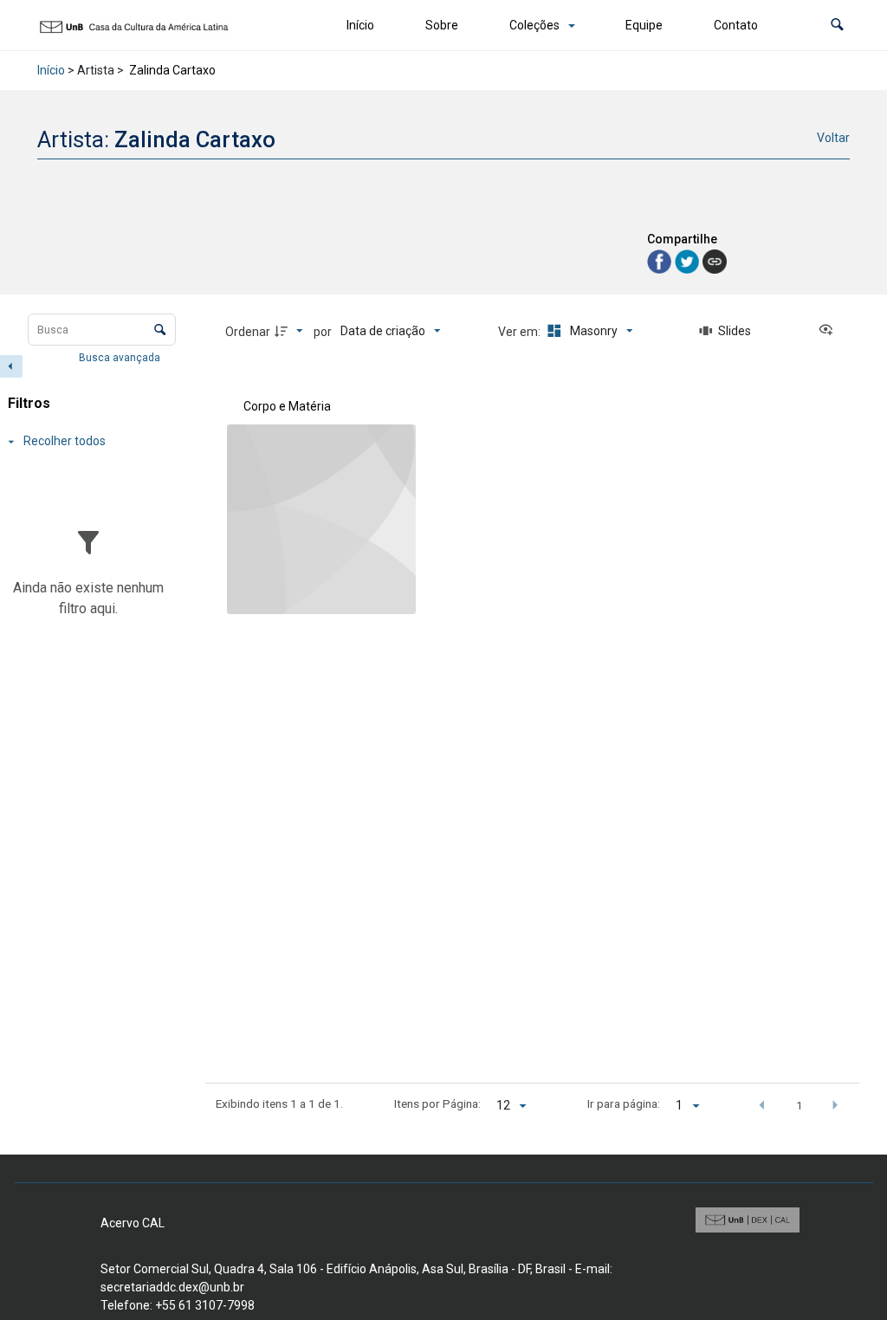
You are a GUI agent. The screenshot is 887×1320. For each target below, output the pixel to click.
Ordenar (247, 332)
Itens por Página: (437, 1103)
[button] (837, 25)
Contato (736, 25)
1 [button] (799, 1105)
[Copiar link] (714, 261)
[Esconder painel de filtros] (11, 366)
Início (360, 25)
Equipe (644, 25)
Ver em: (520, 332)
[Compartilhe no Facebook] (661, 260)
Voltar (833, 138)
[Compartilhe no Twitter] (688, 260)
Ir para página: (623, 1103)
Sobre (441, 25)
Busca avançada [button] (121, 358)
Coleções (534, 25)
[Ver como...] (830, 330)
